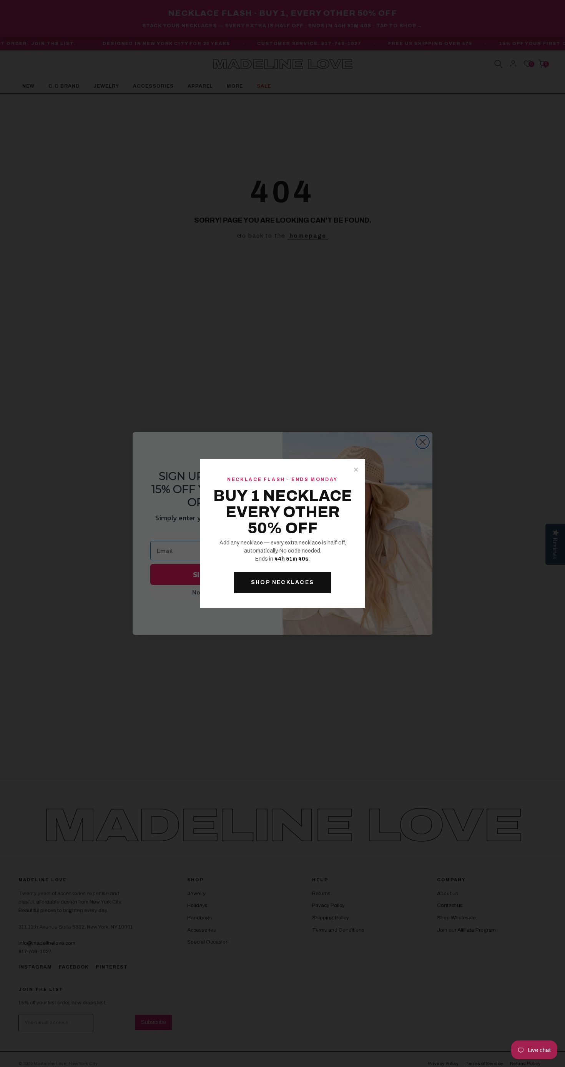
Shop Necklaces (282, 582)
